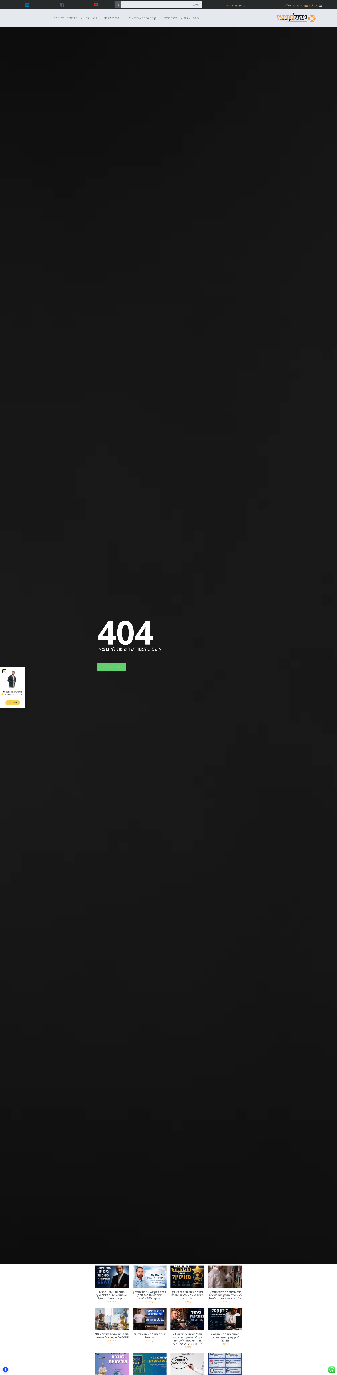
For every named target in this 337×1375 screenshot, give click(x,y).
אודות (187, 18)
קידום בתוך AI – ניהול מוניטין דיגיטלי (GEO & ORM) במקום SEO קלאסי (149, 1295)
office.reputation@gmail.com (301, 5)
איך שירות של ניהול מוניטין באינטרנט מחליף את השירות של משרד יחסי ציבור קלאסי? (225, 1295)
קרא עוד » (225, 1301)
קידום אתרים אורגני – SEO (141, 18)
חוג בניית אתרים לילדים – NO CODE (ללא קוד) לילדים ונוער (112, 1335)
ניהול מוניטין (170, 18)
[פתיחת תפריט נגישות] (5, 1369)
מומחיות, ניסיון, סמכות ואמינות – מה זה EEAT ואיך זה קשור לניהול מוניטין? (111, 1295)
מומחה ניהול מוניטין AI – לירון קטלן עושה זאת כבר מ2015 (225, 1337)
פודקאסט (72, 18)
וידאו (94, 18)
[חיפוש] (118, 4)
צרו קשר (59, 18)
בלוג (86, 18)
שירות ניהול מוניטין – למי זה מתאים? (149, 1335)
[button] (4, 671)
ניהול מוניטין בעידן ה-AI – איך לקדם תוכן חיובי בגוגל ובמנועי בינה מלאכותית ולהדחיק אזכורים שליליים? (187, 1338)
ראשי (196, 18)
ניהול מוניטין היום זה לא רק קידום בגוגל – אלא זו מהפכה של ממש (187, 1295)
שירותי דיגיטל (111, 18)
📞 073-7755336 (235, 5)
